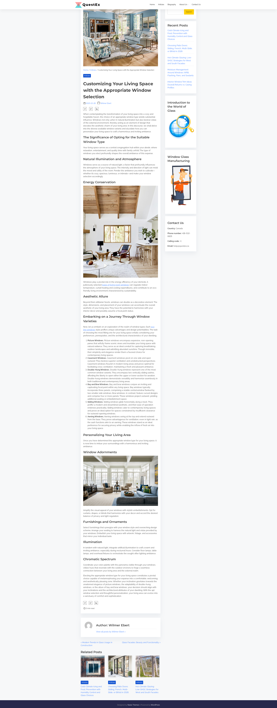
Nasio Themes (133, 705)
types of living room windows (115, 285)
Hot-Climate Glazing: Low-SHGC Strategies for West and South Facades (146, 689)
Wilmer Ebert (106, 103)
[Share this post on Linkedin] (97, 109)
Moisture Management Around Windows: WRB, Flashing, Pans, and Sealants (180, 72)
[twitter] (91, 109)
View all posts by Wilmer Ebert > (111, 632)
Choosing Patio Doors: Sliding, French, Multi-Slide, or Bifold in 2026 (118, 689)
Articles (93, 70)
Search (189, 12)
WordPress (155, 705)
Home (85, 70)
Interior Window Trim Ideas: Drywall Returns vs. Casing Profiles (179, 85)
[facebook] (85, 109)
